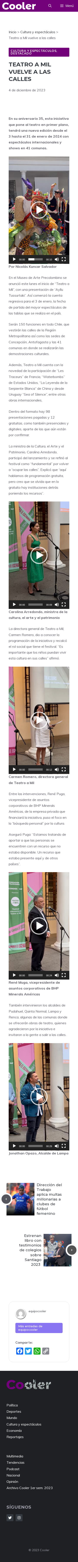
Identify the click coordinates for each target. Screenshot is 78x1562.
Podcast (13, 1469)
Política (12, 1405)
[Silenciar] (57, 259)
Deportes (13, 1411)
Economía (14, 1430)
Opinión (12, 1481)
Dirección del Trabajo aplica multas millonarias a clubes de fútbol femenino (49, 1199)
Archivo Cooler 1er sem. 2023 (29, 1488)
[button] (50, 6)
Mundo (11, 1418)
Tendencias (15, 1462)
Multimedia (14, 1456)
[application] (39, 210)
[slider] (35, 259)
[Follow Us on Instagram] (19, 1517)
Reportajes (15, 1437)
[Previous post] (6, 1199)
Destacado (21, 53)
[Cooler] (19, 6)
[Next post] (72, 1250)
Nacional (13, 1475)
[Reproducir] (14, 259)
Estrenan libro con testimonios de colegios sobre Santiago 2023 (30, 1250)
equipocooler (37, 1311)
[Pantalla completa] (64, 259)
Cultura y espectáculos (33, 51)
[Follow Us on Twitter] (9, 1517)
